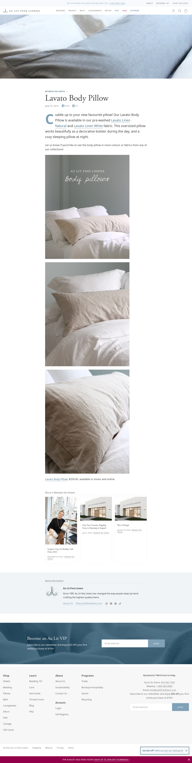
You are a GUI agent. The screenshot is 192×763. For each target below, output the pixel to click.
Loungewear (9, 705)
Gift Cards (8, 729)
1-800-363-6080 (164, 686)
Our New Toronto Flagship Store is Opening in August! (94, 527)
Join (156, 643)
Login (58, 708)
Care (31, 687)
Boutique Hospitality (92, 687)
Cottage (7, 723)
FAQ (31, 711)
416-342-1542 (168, 682)
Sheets (6, 681)
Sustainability (62, 687)
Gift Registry (62, 714)
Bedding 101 (35, 681)
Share (67, 106)
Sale (5, 717)
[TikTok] (120, 603)
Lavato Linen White (88, 126)
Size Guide (34, 693)
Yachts (85, 693)
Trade (85, 681)
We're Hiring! (123, 525)
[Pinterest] (115, 603)
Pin (77, 106)
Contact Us (61, 693)
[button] (180, 11)
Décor (6, 711)
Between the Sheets (55, 91)
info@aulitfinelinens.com (163, 690)
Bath (5, 699)
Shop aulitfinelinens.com (89, 603)
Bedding (7, 687)
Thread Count (36, 699)
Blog (31, 705)
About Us (68, 603)
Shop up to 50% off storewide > (112, 759)
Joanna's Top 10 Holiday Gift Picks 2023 (60, 550)
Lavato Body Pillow (56, 479)
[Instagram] (106, 603)
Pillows (7, 693)
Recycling (87, 699)
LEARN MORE (118, 3)
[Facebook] (111, 603)
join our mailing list (173, 750)
